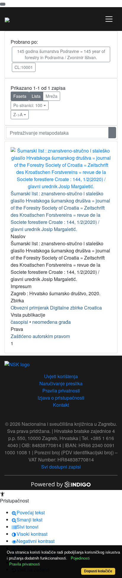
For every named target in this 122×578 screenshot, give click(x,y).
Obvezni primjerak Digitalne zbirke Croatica (56, 307)
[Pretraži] (112, 132)
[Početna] (7, 19)
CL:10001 (24, 67)
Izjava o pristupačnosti (61, 397)
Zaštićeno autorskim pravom (40, 336)
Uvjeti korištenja (61, 376)
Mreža (51, 96)
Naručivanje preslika (61, 383)
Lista (36, 96)
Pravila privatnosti (61, 390)
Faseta (19, 96)
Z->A (18, 114)
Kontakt (61, 404)
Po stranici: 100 (27, 105)
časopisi (19, 321)
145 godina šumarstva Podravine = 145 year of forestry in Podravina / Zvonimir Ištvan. (61, 54)
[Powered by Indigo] (61, 483)
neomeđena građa (51, 321)
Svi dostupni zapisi (61, 466)
